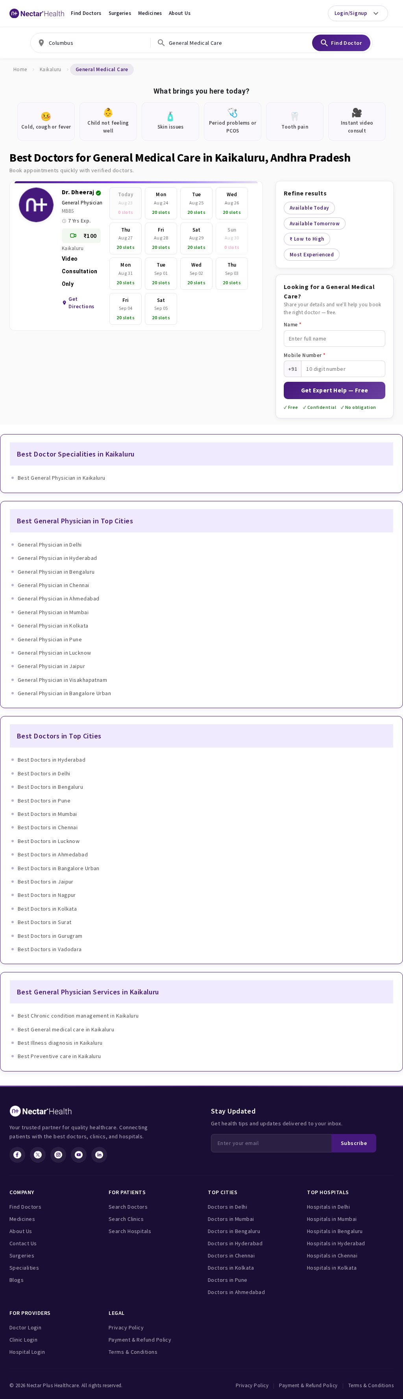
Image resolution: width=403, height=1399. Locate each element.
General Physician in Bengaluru (56, 571)
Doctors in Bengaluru (234, 1231)
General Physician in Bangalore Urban (64, 693)
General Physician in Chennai (53, 585)
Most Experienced (312, 254)
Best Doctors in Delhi (44, 773)
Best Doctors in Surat (44, 922)
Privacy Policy (126, 1327)
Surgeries (120, 13)
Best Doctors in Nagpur (47, 894)
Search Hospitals (130, 1231)
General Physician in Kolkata (53, 625)
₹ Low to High (307, 239)
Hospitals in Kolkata (332, 1267)
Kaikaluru (50, 69)
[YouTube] (79, 1155)
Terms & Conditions (133, 1351)
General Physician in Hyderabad (57, 557)
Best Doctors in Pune (44, 800)
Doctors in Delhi (227, 1206)
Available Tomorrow (315, 223)
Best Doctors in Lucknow (48, 841)
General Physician (82, 202)
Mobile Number (305, 355)
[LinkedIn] (99, 1155)
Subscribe (354, 1143)
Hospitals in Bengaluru (335, 1231)
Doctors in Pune (228, 1279)
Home (20, 69)
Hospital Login (27, 1351)
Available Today (309, 207)
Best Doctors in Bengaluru (50, 786)
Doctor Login (25, 1327)
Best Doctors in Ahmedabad (53, 854)
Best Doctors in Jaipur (46, 881)
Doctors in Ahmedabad (236, 1292)
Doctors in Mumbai (231, 1218)
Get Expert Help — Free (334, 390)
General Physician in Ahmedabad (59, 598)
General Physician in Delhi (50, 544)
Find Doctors (86, 13)
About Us (179, 13)
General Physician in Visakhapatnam (62, 679)
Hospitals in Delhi (328, 1206)
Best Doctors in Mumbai (47, 813)
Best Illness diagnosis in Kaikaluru (60, 1042)
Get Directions (81, 303)
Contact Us (23, 1243)
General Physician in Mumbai (53, 612)
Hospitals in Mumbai (332, 1218)
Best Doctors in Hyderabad (51, 759)
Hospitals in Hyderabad (336, 1243)
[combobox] (90, 43)
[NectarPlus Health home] (37, 13)
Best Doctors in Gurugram (50, 935)
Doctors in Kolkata (231, 1267)
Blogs (16, 1279)
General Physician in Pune (50, 639)
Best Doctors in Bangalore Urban (59, 868)
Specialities (24, 1267)
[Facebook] (17, 1155)
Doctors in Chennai (231, 1255)
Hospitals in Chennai (332, 1255)
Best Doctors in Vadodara (50, 949)
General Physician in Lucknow (54, 652)
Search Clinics (126, 1218)
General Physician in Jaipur (51, 666)
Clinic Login (23, 1339)
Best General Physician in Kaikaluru (61, 477)
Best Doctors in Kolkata (47, 908)
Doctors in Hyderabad (235, 1243)
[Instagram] (58, 1155)
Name (293, 324)
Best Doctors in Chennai (48, 827)
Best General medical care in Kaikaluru (66, 1029)
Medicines (150, 13)
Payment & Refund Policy (140, 1339)
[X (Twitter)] (38, 1155)
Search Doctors (128, 1206)
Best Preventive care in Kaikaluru (59, 1056)
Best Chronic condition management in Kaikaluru (78, 1015)
